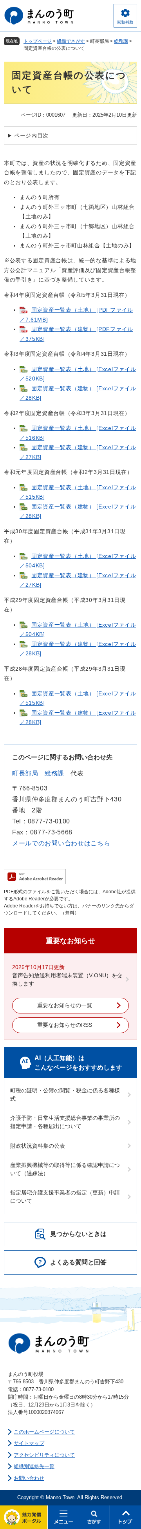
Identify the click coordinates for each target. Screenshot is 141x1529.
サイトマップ (29, 1443)
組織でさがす (71, 41)
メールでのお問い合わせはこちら (61, 843)
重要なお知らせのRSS (64, 1025)
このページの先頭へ (125, 1517)
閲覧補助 (125, 22)
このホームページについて (44, 1432)
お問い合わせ (29, 1478)
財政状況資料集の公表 (37, 1146)
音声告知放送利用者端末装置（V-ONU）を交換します (67, 979)
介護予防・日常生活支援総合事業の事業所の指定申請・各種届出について (65, 1122)
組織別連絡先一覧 (34, 1466)
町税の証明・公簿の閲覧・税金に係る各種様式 (65, 1094)
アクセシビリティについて (44, 1455)
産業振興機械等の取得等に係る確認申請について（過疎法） (65, 1169)
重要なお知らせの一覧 (64, 1005)
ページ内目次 (31, 135)
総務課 (121, 41)
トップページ (38, 41)
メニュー (63, 1517)
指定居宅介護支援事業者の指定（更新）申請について (65, 1196)
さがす (94, 1517)
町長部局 (25, 773)
